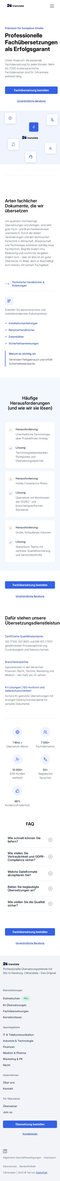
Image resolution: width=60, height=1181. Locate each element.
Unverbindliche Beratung (31, 100)
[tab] (30, 284)
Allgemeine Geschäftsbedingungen (22, 1157)
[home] (14, 5)
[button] (51, 6)
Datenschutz (10, 1166)
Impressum (50, 1157)
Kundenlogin (30, 1133)
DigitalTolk (41, 1172)
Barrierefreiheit (28, 1166)
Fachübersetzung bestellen (31, 90)
